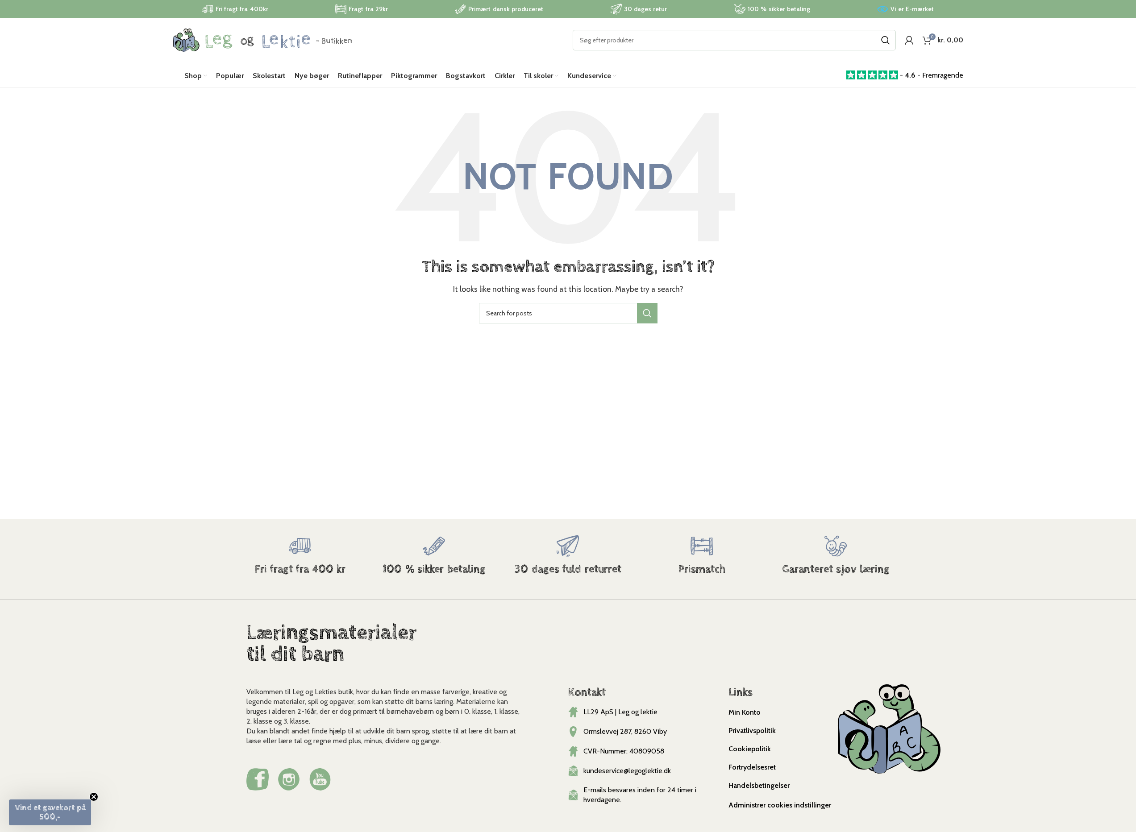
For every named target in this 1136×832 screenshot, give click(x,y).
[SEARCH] (885, 40)
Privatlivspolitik (752, 730)
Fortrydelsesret (752, 767)
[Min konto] (909, 40)
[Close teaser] (93, 796)
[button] (50, 812)
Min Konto (744, 712)
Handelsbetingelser (759, 785)
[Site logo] (262, 39)
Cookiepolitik (749, 749)
